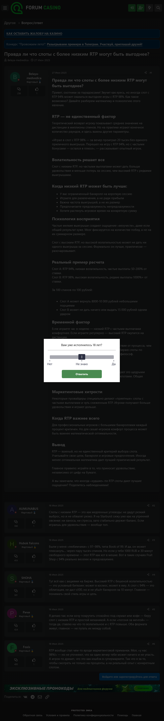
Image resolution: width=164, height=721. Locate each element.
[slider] (81, 357)
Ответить (82, 374)
